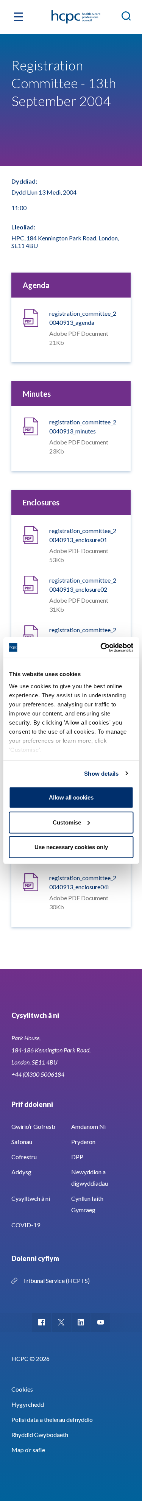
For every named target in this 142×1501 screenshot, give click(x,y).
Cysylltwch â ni (30, 1198)
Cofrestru (24, 1156)
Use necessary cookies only (71, 847)
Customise (67, 822)
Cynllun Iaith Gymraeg (87, 1204)
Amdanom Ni (88, 1126)
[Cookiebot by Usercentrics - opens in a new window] (101, 647)
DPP (77, 1156)
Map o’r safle (28, 1449)
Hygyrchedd (27, 1404)
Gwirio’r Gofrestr (33, 1126)
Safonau (21, 1141)
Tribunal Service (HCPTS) (56, 1280)
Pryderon (83, 1141)
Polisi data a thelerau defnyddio (52, 1419)
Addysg (21, 1171)
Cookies (22, 1389)
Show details (101, 773)
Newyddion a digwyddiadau (89, 1177)
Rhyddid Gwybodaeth (39, 1434)
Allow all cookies (71, 797)
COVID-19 (25, 1224)
